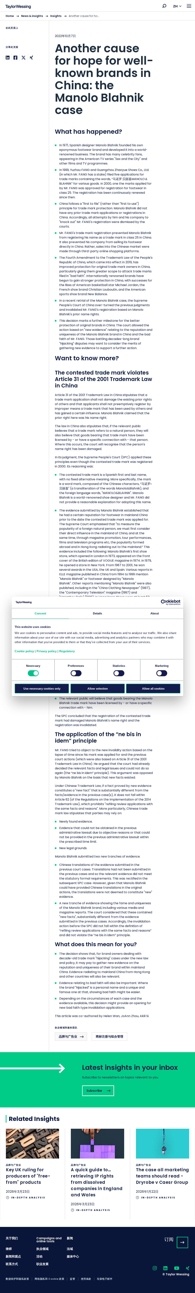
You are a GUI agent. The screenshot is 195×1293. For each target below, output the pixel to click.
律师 (9, 1249)
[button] (164, 6)
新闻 (70, 1238)
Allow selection (97, 688)
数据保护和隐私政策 (17, 1278)
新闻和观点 (13, 1256)
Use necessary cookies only (41, 688)
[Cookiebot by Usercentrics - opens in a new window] (163, 602)
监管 (72, 1278)
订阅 (168, 1239)
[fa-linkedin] (162, 1268)
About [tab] (154, 613)
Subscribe (97, 1079)
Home (10, 16)
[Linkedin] (8, 57)
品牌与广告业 (68, 1036)
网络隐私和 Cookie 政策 (49, 1278)
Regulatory (67, 651)
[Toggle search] (164, 6)
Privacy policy (47, 651)
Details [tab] (97, 613)
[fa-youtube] (173, 1268)
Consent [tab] (40, 613)
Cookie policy (24, 651)
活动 (39, 1256)
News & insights (32, 16)
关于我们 (12, 1238)
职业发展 (42, 1264)
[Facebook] (15, 57)
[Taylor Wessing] (18, 7)
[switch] (76, 673)
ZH (175, 6)
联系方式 (12, 1264)
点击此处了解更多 (32, 1168)
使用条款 (86, 1278)
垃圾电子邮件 (105, 1278)
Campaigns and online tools (49, 1239)
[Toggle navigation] (189, 6)
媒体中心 (73, 1256)
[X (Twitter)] (23, 57)
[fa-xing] (184, 1268)
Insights (56, 16)
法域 (70, 1249)
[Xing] (31, 57)
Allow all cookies (153, 688)
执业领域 (42, 1249)
